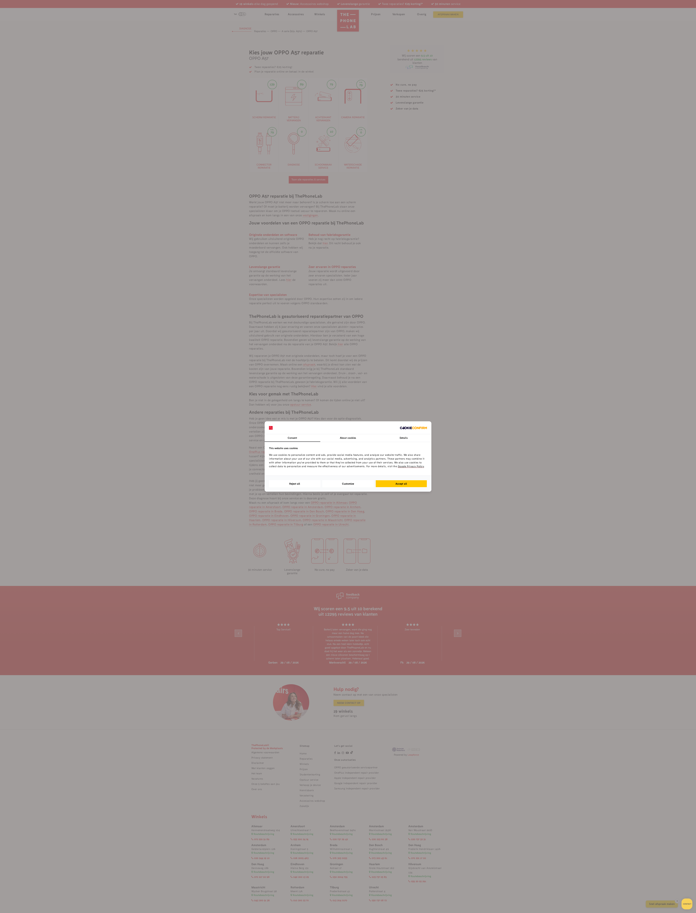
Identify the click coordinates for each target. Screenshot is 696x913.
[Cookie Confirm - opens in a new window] (413, 427)
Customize (348, 483)
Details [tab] (404, 437)
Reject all (294, 483)
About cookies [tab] (348, 437)
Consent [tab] (292, 437)
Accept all (401, 483)
